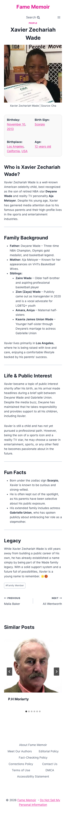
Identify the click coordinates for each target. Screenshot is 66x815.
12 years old (43, 146)
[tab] (26, 711)
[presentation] (33, 664)
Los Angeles (15, 146)
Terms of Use (21, 770)
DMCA (50, 770)
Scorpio (40, 124)
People (33, 23)
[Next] (56, 672)
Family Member (15, 585)
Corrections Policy (21, 764)
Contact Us (49, 764)
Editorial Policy (49, 751)
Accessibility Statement (33, 776)
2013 (10, 129)
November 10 (16, 124)
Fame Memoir (26, 800)
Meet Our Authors (20, 751)
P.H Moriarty (18, 699)
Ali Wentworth (52, 601)
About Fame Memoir (33, 745)
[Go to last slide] (9, 672)
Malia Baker (12, 601)
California (13, 151)
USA (24, 151)
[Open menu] (59, 17)
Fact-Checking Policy (33, 757)
